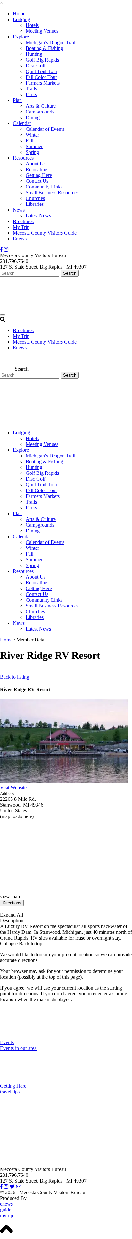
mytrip (6, 1215)
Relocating (36, 169)
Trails (31, 88)
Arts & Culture (41, 106)
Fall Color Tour (41, 77)
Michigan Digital (45, 1198)
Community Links (44, 186)
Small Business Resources (52, 192)
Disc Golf (35, 65)
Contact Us (37, 181)
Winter (32, 135)
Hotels (32, 25)
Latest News (38, 215)
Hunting (34, 54)
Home (19, 13)
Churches (35, 198)
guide (5, 1209)
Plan (17, 100)
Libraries (35, 204)
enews (6, 1204)
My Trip (21, 227)
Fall (29, 140)
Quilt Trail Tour (41, 71)
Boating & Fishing (44, 48)
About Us (35, 163)
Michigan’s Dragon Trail (50, 42)
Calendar (22, 123)
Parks (31, 94)
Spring (32, 152)
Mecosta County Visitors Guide (45, 233)
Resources (23, 158)
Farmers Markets (43, 83)
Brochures (23, 221)
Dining (33, 117)
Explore (21, 36)
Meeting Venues (42, 31)
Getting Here (39, 175)
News (19, 210)
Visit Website (13, 787)
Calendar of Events (45, 129)
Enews (20, 238)
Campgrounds (40, 111)
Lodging (21, 19)
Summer (34, 146)
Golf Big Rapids (42, 60)
